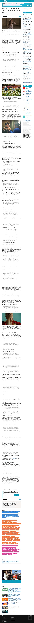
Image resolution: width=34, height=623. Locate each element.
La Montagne (14, 531)
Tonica (7, 540)
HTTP (13, 561)
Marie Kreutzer (4, 550)
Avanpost (18, 511)
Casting (4, 561)
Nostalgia (4, 534)
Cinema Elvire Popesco (16, 525)
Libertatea (13, 532)
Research (24, 137)
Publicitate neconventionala (26, 135)
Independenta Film (16, 512)
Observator (10, 534)
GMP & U (27, 96)
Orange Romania (8, 515)
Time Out (4, 540)
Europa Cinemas (5, 528)
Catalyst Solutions (27, 103)
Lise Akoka (14, 549)
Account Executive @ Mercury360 (27, 58)
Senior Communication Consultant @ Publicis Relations (27, 49)
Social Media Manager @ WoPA (27, 31)
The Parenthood (28, 115)
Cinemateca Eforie (5, 527)
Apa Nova (8, 521)
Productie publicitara (25, 133)
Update (10, 14)
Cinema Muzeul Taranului (6, 526)
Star (12, 538)
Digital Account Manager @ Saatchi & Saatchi (26, 76)
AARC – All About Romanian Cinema (12, 520)
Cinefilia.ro (7, 525)
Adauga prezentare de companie (27, 121)
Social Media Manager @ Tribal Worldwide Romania (27, 42)
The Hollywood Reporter (10, 539)
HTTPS (15, 561)
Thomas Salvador (5, 554)
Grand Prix (17, 528)
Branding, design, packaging (26, 122)
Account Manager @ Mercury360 (27, 55)
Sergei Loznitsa (15, 553)
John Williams (10, 549)
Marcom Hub (28, 106)
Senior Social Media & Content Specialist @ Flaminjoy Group (27, 26)
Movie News (8, 533)
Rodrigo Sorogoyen (5, 553)
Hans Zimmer (10, 548)
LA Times (4, 515)
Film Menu (9, 528)
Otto (18, 534)
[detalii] (31, 18)
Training (29, 137)
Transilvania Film (9, 516)
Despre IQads (3, 617)
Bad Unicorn (4, 512)
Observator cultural (15, 534)
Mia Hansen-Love (14, 550)
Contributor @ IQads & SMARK (6, 619)
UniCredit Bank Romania (15, 516)
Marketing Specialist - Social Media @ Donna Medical (27, 16)
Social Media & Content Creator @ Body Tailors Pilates (27, 35)
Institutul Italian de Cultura (6, 531)
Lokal (19, 532)
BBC (16, 522)
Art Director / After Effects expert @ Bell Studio (27, 38)
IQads (11, 531)
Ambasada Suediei (13, 511)
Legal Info (12, 617)
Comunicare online (28, 94)
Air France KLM (8, 511)
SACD (13, 537)
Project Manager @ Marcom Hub (27, 23)
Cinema (7, 561)
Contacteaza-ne (13, 620)
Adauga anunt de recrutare (28, 82)
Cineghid (11, 525)
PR (28, 97)
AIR (2, 561)
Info (3, 496)
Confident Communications (29, 91)
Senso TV (4, 538)
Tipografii (27, 137)
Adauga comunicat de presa (28, 9)
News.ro (16, 533)
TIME (19, 539)
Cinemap (15, 526)
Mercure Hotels (4, 533)
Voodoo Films (4, 517)
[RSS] (19, 16)
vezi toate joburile (27, 80)
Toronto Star (10, 540)
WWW (8, 562)
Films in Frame (13, 528)
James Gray (14, 548)
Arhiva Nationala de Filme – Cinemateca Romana (8, 522)
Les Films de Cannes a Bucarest (15, 14)
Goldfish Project (28, 109)
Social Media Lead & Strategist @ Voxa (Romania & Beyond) (27, 66)
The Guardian (4, 539)
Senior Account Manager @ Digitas (27, 28)
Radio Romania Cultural (5, 537)
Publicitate (27, 88)
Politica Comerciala (4, 621)
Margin (18, 561)
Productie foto (28, 132)
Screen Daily (16, 537)
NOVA (7, 534)
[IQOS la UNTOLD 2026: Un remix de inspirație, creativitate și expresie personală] (11, 576)
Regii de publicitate (28, 117)
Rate (4, 562)
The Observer (15, 539)
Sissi (6, 538)
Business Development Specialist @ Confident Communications (27, 20)
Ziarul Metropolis (10, 543)
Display (11, 561)
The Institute (4, 516)
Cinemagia (11, 526)
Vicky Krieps (9, 554)
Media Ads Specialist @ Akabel (27, 69)
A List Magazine (4, 520)
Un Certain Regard (17, 540)
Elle (18, 527)
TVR (13, 540)
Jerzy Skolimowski (5, 549)
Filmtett (8, 512)
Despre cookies (13, 619)
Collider (9, 527)
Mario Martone (9, 550)
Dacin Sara (12, 527)
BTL (2, 556)
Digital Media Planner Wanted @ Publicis (27, 45)
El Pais (16, 527)
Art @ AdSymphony (25, 79)
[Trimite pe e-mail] (20, 16)
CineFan (4, 525)
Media (3, 562)
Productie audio (24, 132)
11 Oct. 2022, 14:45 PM (5, 14)
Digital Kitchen (28, 93)
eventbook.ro (14, 458)
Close (9, 561)
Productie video (29, 133)
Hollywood (11, 512)
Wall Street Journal (5, 543)
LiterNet (16, 532)
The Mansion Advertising (28, 113)
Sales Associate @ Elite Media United (27, 62)
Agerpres (4, 511)
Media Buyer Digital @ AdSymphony (26, 72)
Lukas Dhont (18, 549)
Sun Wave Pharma (16, 538)
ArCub (11, 521)
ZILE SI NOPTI (15, 543)
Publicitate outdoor (25, 136)
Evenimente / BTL (25, 105)
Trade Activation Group (29, 100)
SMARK (10, 538)
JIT (16, 561)
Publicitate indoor (27, 134)
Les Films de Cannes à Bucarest (9, 461)
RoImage (17, 515)
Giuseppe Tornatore (5, 548)
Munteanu (13, 533)
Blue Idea (30, 615)
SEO (6, 562)
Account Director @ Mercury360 (27, 52)
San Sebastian (10, 553)
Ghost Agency (28, 87)
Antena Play (4, 521)
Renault (10, 537)
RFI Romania (13, 515)
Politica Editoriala (4, 620)
